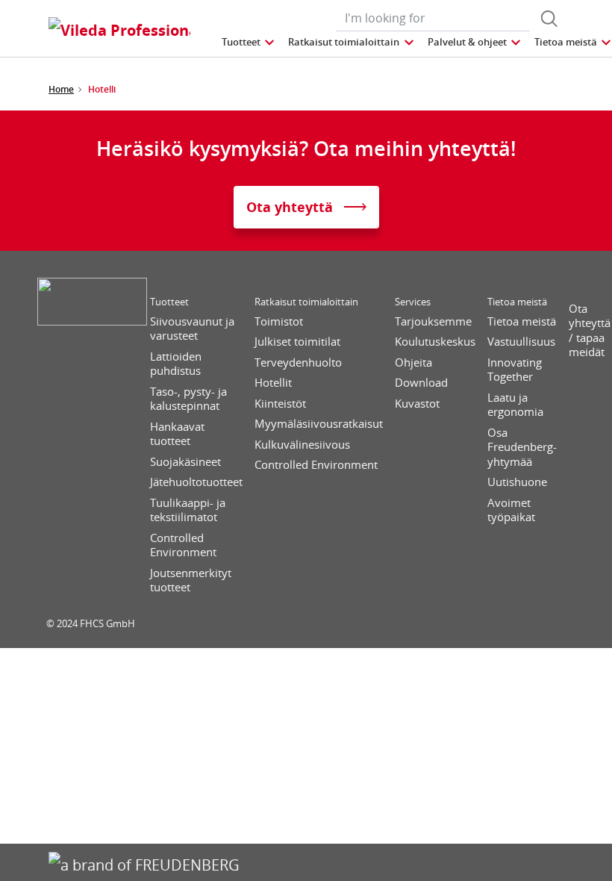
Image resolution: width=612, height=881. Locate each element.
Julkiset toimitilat (297, 341)
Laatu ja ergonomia (515, 405)
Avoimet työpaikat (511, 510)
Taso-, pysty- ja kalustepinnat (188, 399)
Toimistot (279, 321)
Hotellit (273, 383)
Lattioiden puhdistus (176, 364)
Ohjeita (413, 362)
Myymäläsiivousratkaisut (319, 424)
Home (61, 89)
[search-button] (549, 18)
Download (421, 383)
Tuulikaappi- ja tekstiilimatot (187, 510)
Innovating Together (514, 370)
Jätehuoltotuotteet (196, 482)
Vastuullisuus (521, 341)
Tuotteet (169, 302)
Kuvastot (417, 403)
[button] (249, 42)
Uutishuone (517, 482)
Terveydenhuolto (298, 362)
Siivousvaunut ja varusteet (192, 328)
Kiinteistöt (280, 403)
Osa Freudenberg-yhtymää (522, 447)
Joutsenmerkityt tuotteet (190, 580)
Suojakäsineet (185, 462)
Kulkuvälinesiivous (302, 445)
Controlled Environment (183, 545)
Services (413, 302)
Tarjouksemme (433, 321)
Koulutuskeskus (435, 341)
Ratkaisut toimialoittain (306, 302)
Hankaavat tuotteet (177, 434)
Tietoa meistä (517, 302)
